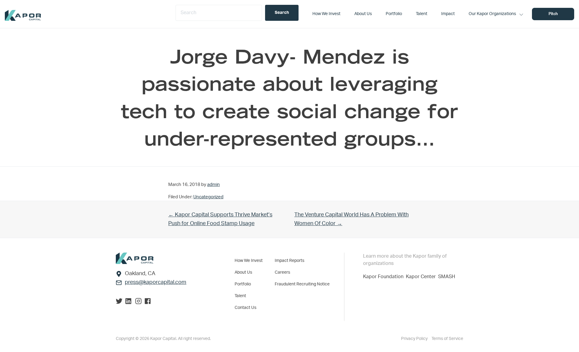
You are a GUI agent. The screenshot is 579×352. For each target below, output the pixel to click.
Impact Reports (289, 261)
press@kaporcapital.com (155, 282)
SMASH (446, 276)
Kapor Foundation (384, 276)
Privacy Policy (415, 339)
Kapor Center (422, 276)
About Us (243, 272)
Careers (282, 272)
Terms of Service (447, 339)
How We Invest (249, 261)
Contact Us (245, 308)
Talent (240, 296)
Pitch (553, 14)
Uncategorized (208, 197)
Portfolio (243, 284)
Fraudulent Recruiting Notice (302, 284)
